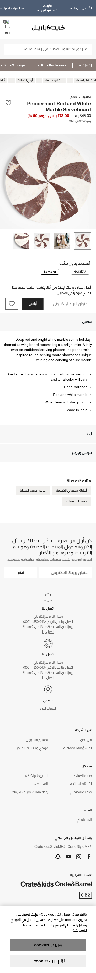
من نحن (86, 740)
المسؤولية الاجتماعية (77, 748)
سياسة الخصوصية (19, 559)
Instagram (79, 857)
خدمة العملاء (82, 776)
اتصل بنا (48, 632)
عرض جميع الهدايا (33, 490)
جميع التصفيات (76, 501)
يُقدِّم (21, 572)
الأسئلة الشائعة (81, 784)
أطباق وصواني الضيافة (71, 490)
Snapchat (58, 857)
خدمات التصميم (81, 792)
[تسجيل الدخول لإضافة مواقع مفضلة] (8, 106)
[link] (77, 28)
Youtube (68, 857)
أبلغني (33, 304)
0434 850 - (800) (35, 622)
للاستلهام (41, 784)
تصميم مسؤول (37, 740)
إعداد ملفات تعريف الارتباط (29, 792)
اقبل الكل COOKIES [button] (48, 945)
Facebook (89, 857)
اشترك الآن (48, 708)
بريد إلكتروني (42, 616)
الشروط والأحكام (36, 776)
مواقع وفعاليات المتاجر (32, 748)
